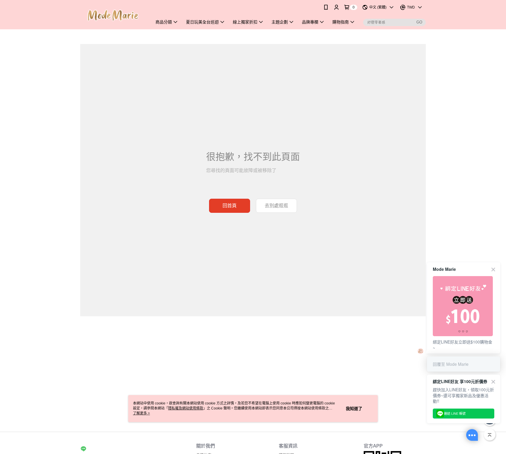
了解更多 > (141, 413)
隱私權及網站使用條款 (185, 408)
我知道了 (354, 408)
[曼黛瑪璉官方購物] (112, 15)
